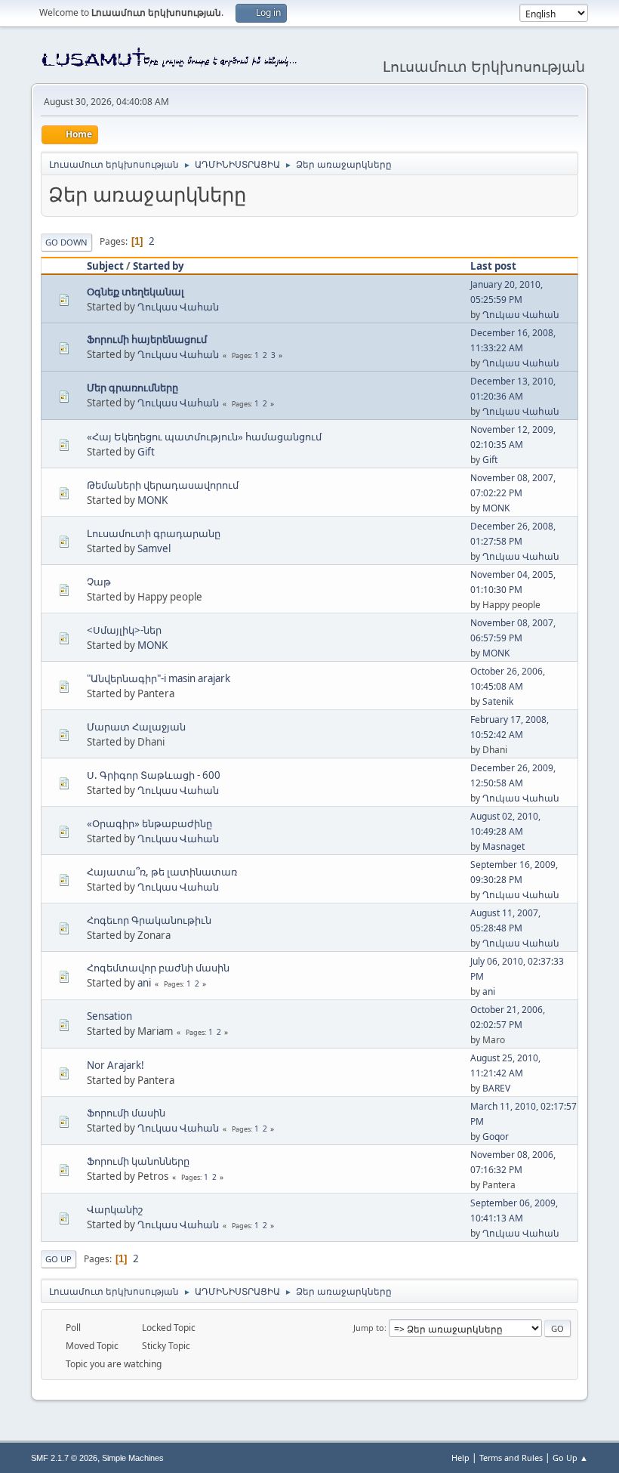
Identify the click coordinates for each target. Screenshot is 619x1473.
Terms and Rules (511, 1457)
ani (144, 983)
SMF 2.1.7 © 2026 (64, 1457)
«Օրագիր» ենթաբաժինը (149, 823)
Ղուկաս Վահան (178, 306)
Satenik (497, 701)
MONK (152, 500)
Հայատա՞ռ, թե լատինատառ (162, 872)
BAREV (496, 1088)
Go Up (58, 1259)
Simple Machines (133, 1457)
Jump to (368, 1327)
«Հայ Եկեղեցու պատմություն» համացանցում (204, 436)
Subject (105, 266)
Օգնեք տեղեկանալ (135, 291)
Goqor (495, 1136)
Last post (493, 266)
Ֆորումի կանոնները (138, 1161)
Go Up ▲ (570, 1457)
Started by (158, 266)
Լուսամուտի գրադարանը (153, 533)
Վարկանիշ (115, 1209)
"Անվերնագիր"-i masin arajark (158, 678)
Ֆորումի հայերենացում (147, 339)
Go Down (66, 242)
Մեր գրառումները (132, 387)
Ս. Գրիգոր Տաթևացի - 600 (153, 775)
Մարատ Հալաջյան (136, 726)
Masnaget (503, 846)
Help (460, 1457)
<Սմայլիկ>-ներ (124, 630)
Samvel (154, 548)
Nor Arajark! (115, 1065)
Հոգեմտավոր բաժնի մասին (158, 967)
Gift (146, 452)
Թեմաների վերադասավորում (163, 485)
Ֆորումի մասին (126, 1112)
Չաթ (99, 581)
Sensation (109, 1016)
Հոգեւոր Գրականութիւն (149, 920)
